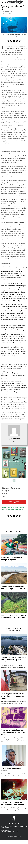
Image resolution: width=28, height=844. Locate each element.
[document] (14, 422)
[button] (23, 171)
